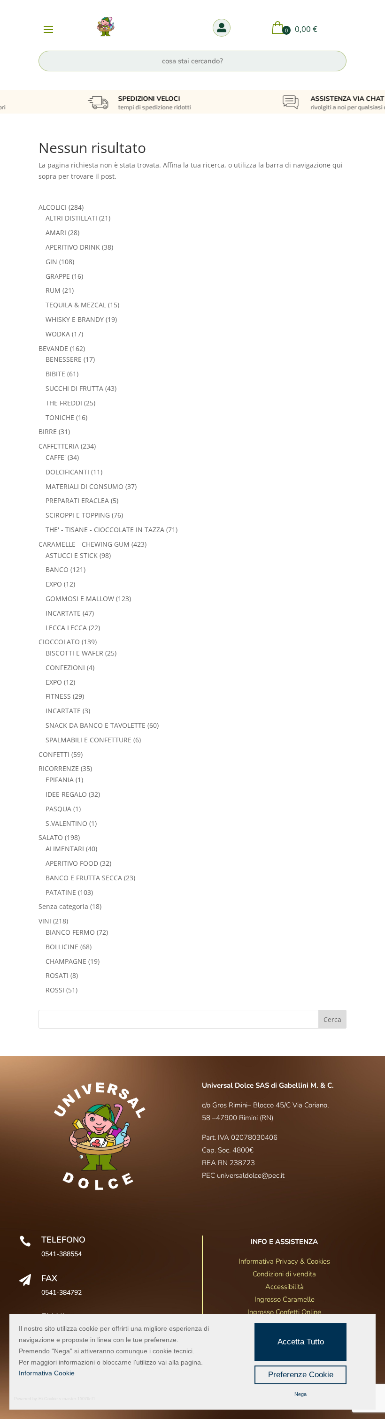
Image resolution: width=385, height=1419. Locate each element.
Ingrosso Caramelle (284, 1299)
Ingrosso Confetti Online (284, 1312)
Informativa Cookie (47, 1373)
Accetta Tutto (300, 1341)
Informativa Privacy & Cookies (284, 1261)
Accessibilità (284, 1286)
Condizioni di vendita (284, 1274)
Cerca (332, 1019)
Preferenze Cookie (300, 1374)
